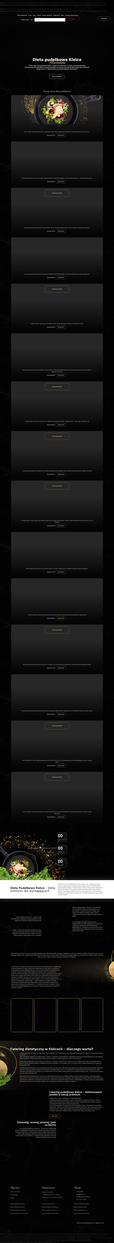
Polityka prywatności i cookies (51, 1195)
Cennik (39, 15)
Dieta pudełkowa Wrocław (81, 1204)
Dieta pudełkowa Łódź (48, 1204)
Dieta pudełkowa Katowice (81, 1213)
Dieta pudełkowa (22, 15)
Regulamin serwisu (47, 1192)
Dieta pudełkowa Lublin (80, 1210)
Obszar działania (47, 15)
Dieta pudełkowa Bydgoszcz (50, 1207)
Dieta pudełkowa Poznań (49, 1210)
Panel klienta (25, 20)
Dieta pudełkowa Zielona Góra (19, 1213)
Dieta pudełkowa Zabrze (17, 1207)
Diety (34, 15)
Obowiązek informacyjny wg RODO (52, 1197)
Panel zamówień (15, 1191)
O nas (30, 15)
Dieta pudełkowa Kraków (17, 1204)
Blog (62, 15)
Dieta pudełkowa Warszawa (50, 1213)
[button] (31, 20)
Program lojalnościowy (71, 15)
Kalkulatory (56, 15)
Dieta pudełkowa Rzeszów (18, 1210)
